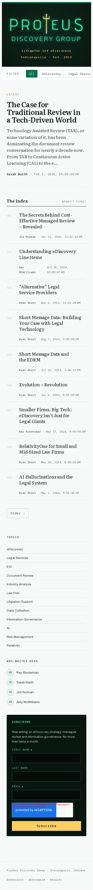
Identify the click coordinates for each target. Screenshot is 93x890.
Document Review (20, 575)
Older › (17, 513)
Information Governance (24, 619)
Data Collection (18, 610)
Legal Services (17, 558)
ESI (9, 567)
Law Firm (13, 593)
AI (8, 628)
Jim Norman (21, 692)
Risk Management (20, 637)
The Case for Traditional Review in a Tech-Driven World (43, 112)
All (32, 74)
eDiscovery (51, 74)
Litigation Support (20, 601)
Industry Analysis (19, 584)
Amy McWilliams (24, 702)
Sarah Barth (21, 682)
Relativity (13, 645)
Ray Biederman (24, 672)
